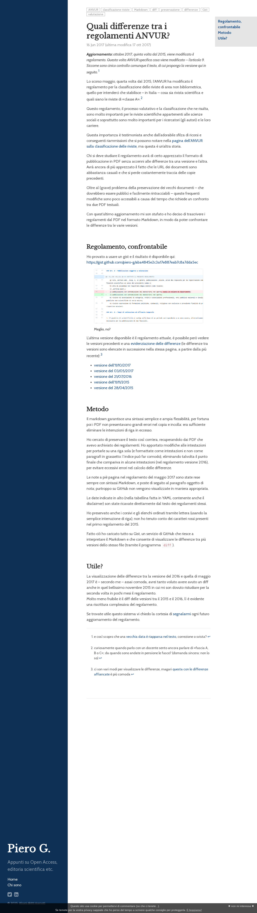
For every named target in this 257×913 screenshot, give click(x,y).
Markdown (141, 9)
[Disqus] (149, 751)
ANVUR (93, 9)
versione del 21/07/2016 (113, 376)
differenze (191, 9)
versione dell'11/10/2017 (112, 365)
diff (154, 9)
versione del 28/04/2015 (113, 388)
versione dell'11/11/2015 (111, 382)
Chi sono (14, 885)
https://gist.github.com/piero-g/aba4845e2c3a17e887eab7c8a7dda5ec (142, 262)
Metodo (224, 32)
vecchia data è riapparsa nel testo (151, 637)
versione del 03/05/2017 (113, 371)
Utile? (222, 38)
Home (12, 879)
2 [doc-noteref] (141, 98)
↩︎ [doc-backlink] (209, 637)
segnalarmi (182, 614)
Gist (205, 9)
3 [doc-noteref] (101, 354)
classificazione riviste (116, 9)
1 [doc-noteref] (98, 71)
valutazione (95, 14)
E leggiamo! (194, 909)
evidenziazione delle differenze (155, 343)
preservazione (170, 9)
